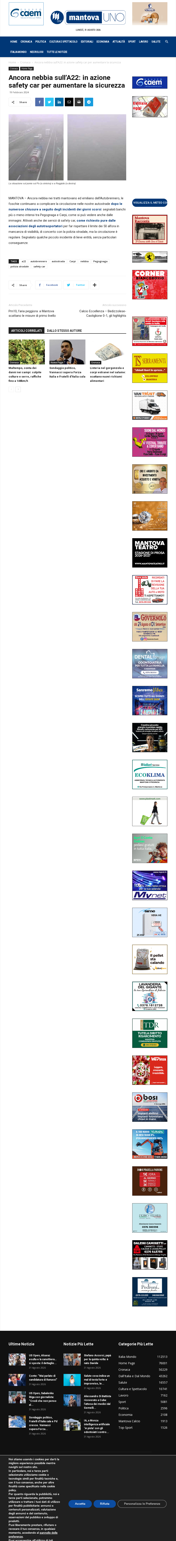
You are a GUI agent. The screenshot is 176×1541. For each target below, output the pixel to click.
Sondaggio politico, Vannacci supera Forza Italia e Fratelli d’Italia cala (67, 372)
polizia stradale (20, 266)
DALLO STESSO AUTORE (64, 330)
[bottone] (149, 202)
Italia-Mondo (18, 51)
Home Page (26, 68)
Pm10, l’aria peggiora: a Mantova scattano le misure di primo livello (32, 313)
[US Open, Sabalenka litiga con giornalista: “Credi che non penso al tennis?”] (17, 1397)
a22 (24, 261)
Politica (40, 41)
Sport (132, 41)
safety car (39, 266)
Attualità (118, 41)
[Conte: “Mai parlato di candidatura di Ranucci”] (17, 1380)
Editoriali (87, 41)
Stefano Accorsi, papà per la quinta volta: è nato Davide (97, 1359)
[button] (164, 42)
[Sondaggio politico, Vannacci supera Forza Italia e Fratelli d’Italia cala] (67, 352)
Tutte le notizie (57, 51)
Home (13, 41)
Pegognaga (100, 261)
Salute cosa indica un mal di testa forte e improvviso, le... (97, 1379)
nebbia (84, 261)
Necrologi (36, 51)
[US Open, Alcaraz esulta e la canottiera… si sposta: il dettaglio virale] (17, 1360)
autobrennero (38, 261)
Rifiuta (104, 1504)
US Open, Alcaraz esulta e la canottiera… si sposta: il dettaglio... (43, 1359)
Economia (103, 41)
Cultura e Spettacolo (63, 41)
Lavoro (143, 41)
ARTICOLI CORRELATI (26, 330)
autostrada (58, 261)
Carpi (73, 261)
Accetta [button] (80, 1504)
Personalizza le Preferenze (142, 1504)
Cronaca (26, 41)
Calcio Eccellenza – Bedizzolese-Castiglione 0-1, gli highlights (102, 313)
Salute (156, 41)
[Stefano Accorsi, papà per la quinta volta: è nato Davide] (72, 1360)
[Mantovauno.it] (88, 17)
